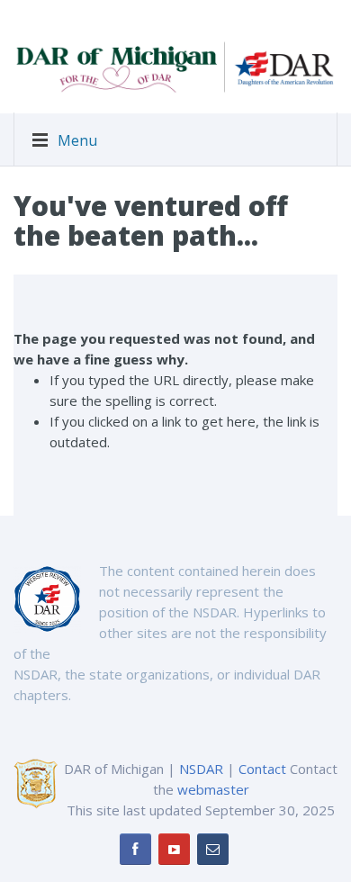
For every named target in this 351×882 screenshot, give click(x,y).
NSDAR (201, 769)
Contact (262, 769)
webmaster (213, 789)
